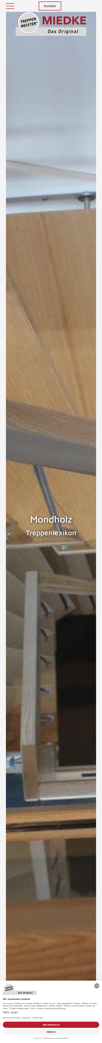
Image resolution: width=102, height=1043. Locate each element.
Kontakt (50, 6)
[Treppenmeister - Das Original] (51, 24)
